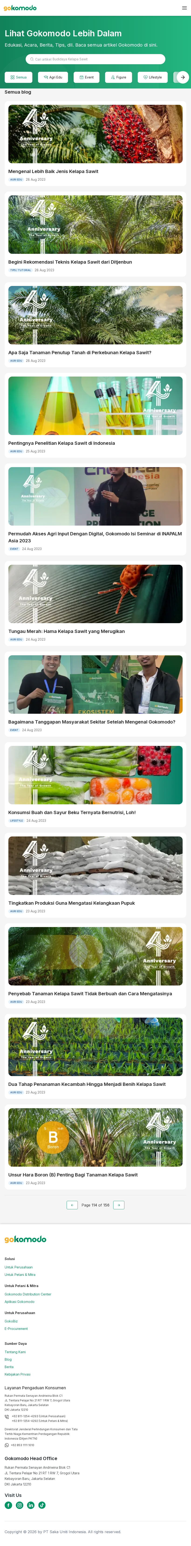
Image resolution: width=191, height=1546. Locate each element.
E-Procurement (16, 1329)
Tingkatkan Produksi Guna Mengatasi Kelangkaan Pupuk (71, 903)
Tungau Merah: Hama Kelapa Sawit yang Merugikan (66, 631)
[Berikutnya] (118, 1205)
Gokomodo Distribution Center (28, 1294)
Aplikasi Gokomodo (19, 1302)
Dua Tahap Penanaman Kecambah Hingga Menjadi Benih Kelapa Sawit (87, 1084)
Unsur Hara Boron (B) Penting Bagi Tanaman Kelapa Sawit (73, 1175)
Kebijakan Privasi (18, 1374)
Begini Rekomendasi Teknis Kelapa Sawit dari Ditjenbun (70, 262)
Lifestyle (155, 77)
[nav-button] (184, 8)
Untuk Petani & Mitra (20, 1275)
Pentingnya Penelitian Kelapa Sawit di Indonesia (61, 443)
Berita (9, 1367)
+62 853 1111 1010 (22, 1445)
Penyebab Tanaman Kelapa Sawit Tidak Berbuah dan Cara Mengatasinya (90, 993)
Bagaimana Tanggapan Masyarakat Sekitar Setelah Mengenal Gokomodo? (91, 722)
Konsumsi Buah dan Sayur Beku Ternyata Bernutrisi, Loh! (72, 812)
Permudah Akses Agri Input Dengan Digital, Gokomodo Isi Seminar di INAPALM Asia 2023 (95, 537)
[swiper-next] (183, 77)
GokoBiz (11, 1321)
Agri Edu (55, 77)
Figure (121, 77)
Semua (21, 77)
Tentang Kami (15, 1352)
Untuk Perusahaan (19, 1267)
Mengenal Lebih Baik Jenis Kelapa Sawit (53, 171)
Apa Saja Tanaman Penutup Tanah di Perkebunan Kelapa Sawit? (79, 352)
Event (89, 77)
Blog (8, 1359)
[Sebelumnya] (72, 1205)
